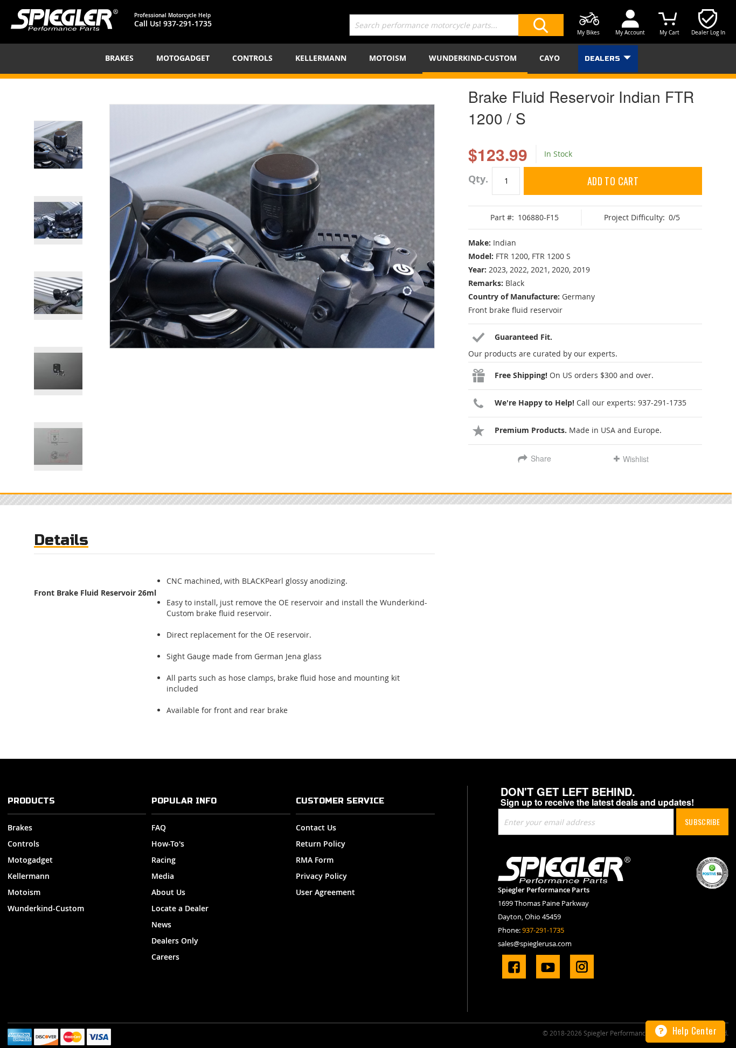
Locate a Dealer (180, 908)
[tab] (61, 542)
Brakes (20, 827)
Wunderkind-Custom (46, 908)
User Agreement (325, 892)
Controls (23, 844)
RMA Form (315, 860)
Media (162, 876)
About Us (168, 892)
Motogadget (30, 860)
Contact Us (316, 827)
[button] (71, 131)
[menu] (368, 59)
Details (61, 540)
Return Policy (320, 844)
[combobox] (456, 25)
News (161, 924)
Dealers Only (174, 940)
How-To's (167, 844)
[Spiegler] (64, 20)
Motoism (24, 892)
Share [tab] (541, 458)
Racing (163, 860)
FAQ (158, 827)
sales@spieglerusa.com (535, 943)
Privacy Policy (321, 876)
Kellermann (29, 876)
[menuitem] (121, 58)
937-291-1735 (187, 23)
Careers (165, 957)
